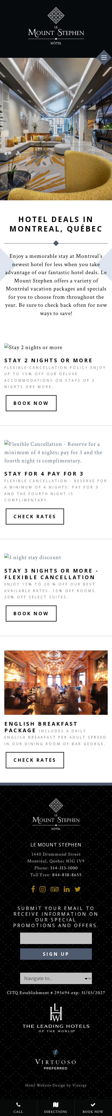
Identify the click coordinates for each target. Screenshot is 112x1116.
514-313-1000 (64, 868)
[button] (31, 403)
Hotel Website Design (45, 1085)
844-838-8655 (67, 875)
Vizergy (79, 1085)
